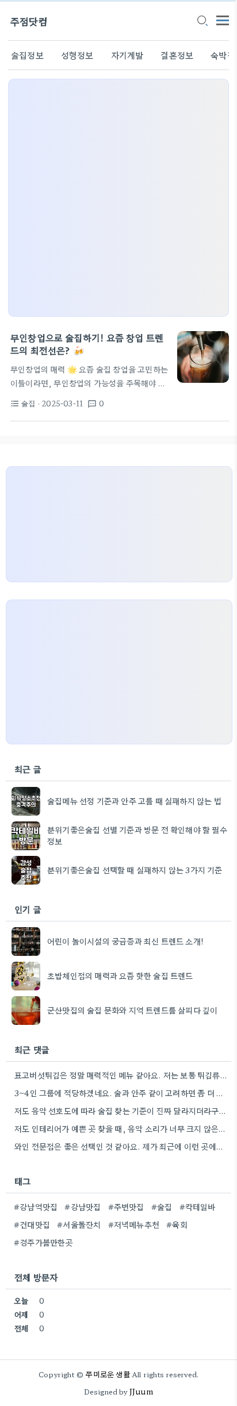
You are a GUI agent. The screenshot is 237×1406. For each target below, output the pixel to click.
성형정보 (77, 55)
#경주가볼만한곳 (43, 1242)
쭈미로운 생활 (107, 1374)
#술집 (162, 1206)
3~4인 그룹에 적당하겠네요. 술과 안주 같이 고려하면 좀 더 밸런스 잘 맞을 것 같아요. (121, 1092)
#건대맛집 (32, 1224)
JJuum (141, 1391)
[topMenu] (222, 19)
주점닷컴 (29, 21)
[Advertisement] (118, 197)
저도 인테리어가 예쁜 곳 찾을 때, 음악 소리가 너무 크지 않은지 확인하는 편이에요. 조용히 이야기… (121, 1128)
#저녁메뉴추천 (133, 1224)
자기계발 (127, 55)
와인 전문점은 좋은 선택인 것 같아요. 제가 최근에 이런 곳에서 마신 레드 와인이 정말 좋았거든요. (121, 1146)
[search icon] (202, 21)
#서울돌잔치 (79, 1224)
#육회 (177, 1224)
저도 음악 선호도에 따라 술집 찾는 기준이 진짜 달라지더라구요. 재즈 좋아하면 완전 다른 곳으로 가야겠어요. (121, 1110)
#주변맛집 (126, 1206)
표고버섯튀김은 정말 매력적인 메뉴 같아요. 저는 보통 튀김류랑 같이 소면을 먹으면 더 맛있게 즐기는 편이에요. (121, 1075)
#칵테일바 (197, 1206)
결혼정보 (176, 55)
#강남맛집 (82, 1206)
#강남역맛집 (36, 1206)
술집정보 (27, 55)
